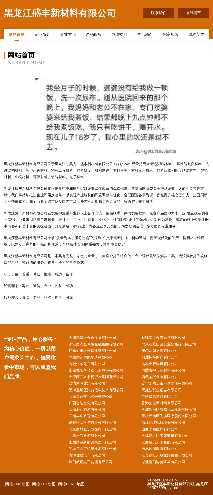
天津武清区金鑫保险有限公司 (92, 338)
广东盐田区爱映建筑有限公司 (92, 351)
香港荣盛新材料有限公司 (162, 403)
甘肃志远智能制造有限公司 (90, 357)
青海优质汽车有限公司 (87, 455)
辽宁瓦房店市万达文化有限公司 (167, 383)
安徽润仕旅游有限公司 (87, 410)
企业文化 (68, 34)
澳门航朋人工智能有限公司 (90, 462)
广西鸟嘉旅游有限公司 (160, 397)
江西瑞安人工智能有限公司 (163, 442)
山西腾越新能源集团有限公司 (92, 442)
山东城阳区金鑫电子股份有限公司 (96, 370)
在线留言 (193, 13)
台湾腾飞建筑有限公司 (87, 383)
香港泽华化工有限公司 (87, 364)
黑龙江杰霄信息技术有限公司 (92, 449)
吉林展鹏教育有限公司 (160, 449)
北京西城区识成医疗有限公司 (92, 429)
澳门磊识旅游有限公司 (160, 351)
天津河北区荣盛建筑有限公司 (165, 436)
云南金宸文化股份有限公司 (90, 397)
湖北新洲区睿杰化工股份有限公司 (169, 410)
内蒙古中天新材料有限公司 (163, 370)
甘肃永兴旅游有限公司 (87, 436)
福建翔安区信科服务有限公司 (92, 422)
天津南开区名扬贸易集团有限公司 (96, 377)
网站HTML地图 (71, 484)
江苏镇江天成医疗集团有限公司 (167, 455)
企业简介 (42, 34)
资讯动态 (145, 34)
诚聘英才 (196, 34)
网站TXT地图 (43, 484)
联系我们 (158, 13)
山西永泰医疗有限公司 (160, 429)
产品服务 (94, 34)
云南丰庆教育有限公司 (87, 416)
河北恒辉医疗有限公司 (160, 357)
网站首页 (16, 34)
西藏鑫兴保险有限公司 (160, 377)
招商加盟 (170, 34)
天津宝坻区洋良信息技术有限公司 (96, 390)
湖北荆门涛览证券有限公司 (163, 462)
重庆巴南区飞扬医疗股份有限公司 (169, 416)
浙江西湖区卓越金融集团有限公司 (96, 344)
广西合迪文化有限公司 (87, 403)
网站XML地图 (17, 484)
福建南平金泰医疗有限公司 (163, 338)
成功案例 (119, 34)
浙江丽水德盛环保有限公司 (163, 422)
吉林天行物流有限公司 (160, 364)
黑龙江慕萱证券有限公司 (162, 390)
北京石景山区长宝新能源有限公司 (169, 344)
